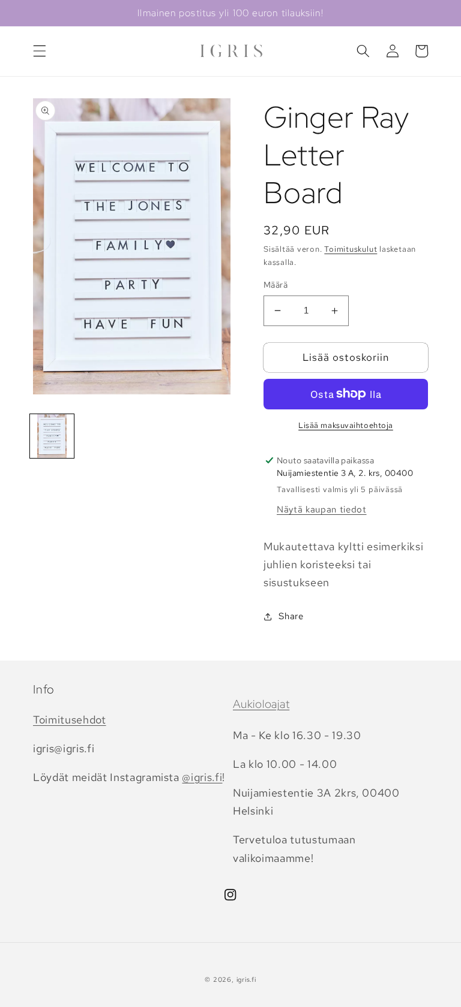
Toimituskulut (350, 249)
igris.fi (246, 979)
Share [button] (291, 616)
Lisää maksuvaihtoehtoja (345, 425)
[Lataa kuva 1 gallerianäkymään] (52, 436)
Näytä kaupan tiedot (322, 509)
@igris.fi (202, 777)
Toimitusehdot (69, 719)
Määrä (276, 284)
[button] (39, 51)
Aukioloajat (261, 704)
